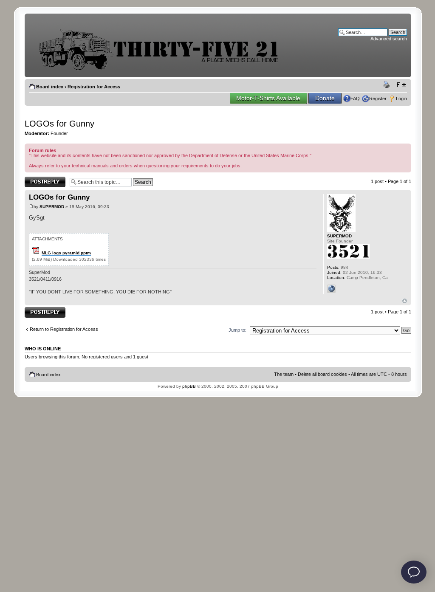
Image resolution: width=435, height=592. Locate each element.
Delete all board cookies (322, 374)
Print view (388, 85)
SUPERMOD (52, 206)
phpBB (189, 386)
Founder (59, 133)
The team (284, 374)
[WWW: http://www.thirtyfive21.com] (331, 289)
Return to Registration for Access (64, 329)
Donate (325, 98)
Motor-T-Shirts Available (268, 98)
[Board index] (164, 69)
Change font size (401, 85)
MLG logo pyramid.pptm (66, 253)
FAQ (355, 98)
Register (378, 98)
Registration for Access (94, 86)
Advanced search (388, 38)
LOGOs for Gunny (59, 123)
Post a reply (37, 179)
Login (401, 98)
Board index (49, 86)
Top (404, 301)
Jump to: (237, 330)
